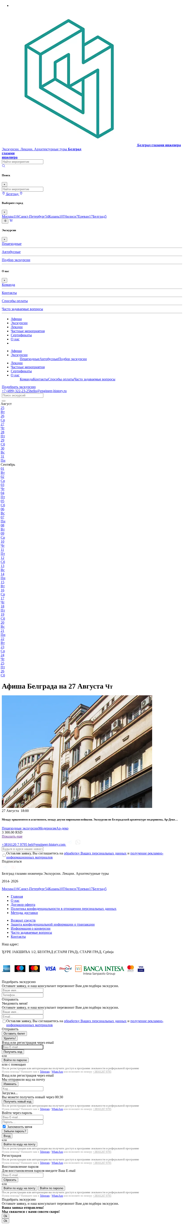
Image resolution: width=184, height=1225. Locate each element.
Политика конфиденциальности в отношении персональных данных (63, 909)
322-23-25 (16, 391)
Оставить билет (14, 1033)
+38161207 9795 (102, 1071)
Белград (100, 216)
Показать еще (12, 836)
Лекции (17, 327)
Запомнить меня (19, 1127)
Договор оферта (23, 904)
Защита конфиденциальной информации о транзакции (53, 924)
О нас (15, 339)
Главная (17, 896)
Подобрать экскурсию (19, 387)
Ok (5, 1216)
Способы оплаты (15, 301)
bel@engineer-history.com (47, 844)
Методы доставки (24, 913)
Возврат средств (23, 920)
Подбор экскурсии (16, 260)
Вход (7, 1136)
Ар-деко (62, 828)
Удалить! (10, 1038)
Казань (56, 216)
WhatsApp (57, 1071)
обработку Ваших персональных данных (95, 853)
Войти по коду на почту (19, 1144)
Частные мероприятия (28, 331)
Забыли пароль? (15, 1131)
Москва (10, 216)
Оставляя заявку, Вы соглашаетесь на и (84, 855)
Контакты (9, 293)
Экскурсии (19, 323)
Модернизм (47, 828)
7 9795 (15, 844)
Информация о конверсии (30, 928)
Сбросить (10, 1180)
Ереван (85, 216)
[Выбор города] (21, 194)
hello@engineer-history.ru (48, 391)
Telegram (45, 1071)
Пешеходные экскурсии (20, 828)
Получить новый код (17, 1101)
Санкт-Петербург (34, 216)
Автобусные (11, 252)
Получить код (13, 1051)
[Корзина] (11, 221)
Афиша (16, 319)
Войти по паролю (15, 1060)
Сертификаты (21, 335)
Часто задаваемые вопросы (22, 309)
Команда (8, 285)
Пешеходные (12, 244)
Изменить (10, 1084)
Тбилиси (70, 216)
